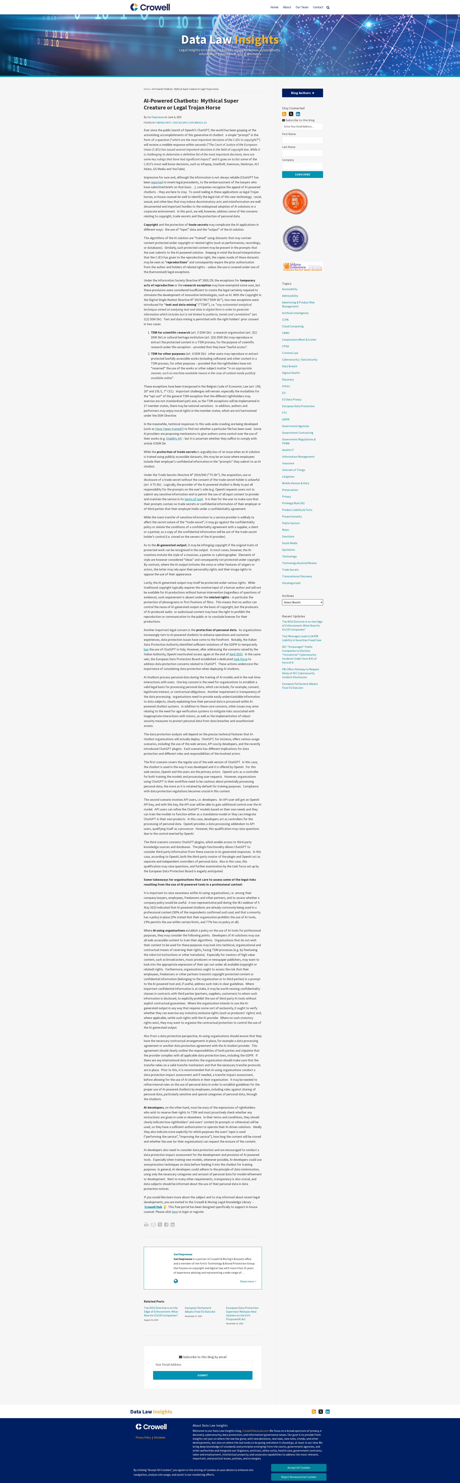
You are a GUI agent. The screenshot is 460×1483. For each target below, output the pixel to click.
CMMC (286, 333)
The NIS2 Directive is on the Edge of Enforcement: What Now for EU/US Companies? (161, 1311)
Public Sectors (291, 523)
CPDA (285, 346)
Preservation (290, 490)
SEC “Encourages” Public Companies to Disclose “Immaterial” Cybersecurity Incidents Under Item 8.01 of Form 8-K (299, 654)
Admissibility (290, 295)
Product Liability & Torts (297, 510)
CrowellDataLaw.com (255, 1430)
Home (274, 7)
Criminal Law (290, 353)
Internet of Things (293, 470)
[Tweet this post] (160, 1224)
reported (157, 182)
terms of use (193, 499)
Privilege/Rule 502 (293, 503)
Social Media (289, 543)
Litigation (288, 476)
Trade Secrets (290, 569)
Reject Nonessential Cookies (298, 1477)
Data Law (230, 39)
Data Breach (196, 122)
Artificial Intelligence (295, 313)
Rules (285, 529)
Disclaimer (159, 1437)
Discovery (288, 379)
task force (240, 659)
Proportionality (292, 516)
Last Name (288, 147)
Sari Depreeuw (155, 117)
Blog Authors (296, 92)
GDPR (285, 419)
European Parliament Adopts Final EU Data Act (200, 1309)
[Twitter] (291, 113)
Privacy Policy (143, 1437)
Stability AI (173, 438)
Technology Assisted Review (299, 563)
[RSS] (284, 114)
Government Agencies (295, 426)
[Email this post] (153, 1224)
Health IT (288, 450)
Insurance (288, 463)
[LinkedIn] (298, 114)
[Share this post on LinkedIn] (173, 1224)
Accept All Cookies (299, 1467)
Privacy (286, 496)
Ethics (286, 386)
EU (205, 122)
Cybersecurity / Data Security (171, 122)
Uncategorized (291, 583)
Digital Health (291, 373)
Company (288, 160)
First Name (289, 134)
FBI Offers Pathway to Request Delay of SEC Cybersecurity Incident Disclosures (300, 673)
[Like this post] (166, 1224)
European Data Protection (298, 406)
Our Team (302, 7)
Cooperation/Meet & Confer (299, 339)
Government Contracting (297, 432)
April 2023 (236, 654)
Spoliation (288, 549)
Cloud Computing (293, 326)
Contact (318, 7)
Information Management (298, 456)
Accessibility (289, 289)
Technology (289, 556)
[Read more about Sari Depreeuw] (176, 1281)
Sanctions (288, 536)
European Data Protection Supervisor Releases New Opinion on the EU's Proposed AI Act (242, 1313)
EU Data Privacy (291, 399)
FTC (284, 412)
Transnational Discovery (297, 576)
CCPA (285, 319)
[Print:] (146, 1224)
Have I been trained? (169, 429)
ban (146, 649)
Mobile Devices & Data (295, 483)
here (175, 1212)
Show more (247, 1281)
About (287, 7)
